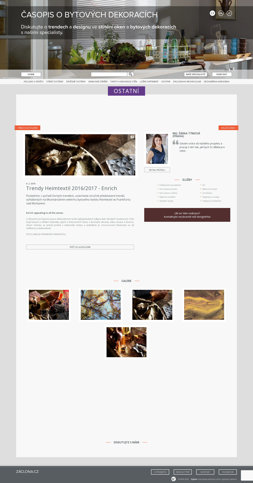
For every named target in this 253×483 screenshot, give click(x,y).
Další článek (228, 127)
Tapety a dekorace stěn (123, 81)
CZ (212, 13)
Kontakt (222, 74)
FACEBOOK (228, 472)
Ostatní (165, 81)
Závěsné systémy (76, 81)
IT (229, 13)
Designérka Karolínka (216, 81)
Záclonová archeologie (187, 81)
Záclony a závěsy (34, 81)
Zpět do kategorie (80, 247)
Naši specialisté (195, 74)
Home (31, 74)
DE (221, 13)
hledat (130, 74)
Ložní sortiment (149, 81)
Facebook (132, 137)
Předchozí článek (28, 127)
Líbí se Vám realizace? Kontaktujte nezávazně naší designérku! (187, 214)
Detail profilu (157, 169)
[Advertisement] (126, 112)
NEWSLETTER (182, 472)
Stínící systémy (54, 81)
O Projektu (160, 472)
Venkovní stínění (97, 81)
